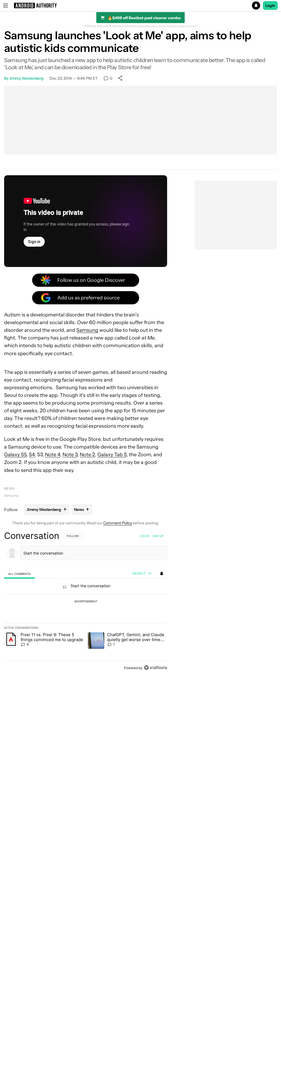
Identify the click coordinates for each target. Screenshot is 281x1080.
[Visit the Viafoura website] (155, 667)
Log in (144, 536)
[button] (140, 5)
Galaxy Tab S (112, 455)
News (9, 488)
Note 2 (87, 455)
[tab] (19, 573)
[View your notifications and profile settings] (161, 573)
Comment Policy (117, 522)
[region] (85, 601)
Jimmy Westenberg (26, 78)
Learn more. (188, 26)
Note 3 (70, 455)
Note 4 (52, 455)
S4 (32, 455)
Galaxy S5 (15, 455)
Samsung (87, 330)
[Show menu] (5, 5)
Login (270, 5)
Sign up (157, 536)
